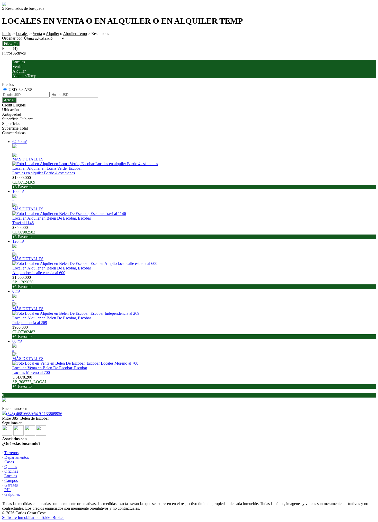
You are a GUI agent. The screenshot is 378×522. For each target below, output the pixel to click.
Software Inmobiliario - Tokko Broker (33, 517)
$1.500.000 (22, 282)
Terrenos (11, 453)
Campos (11, 480)
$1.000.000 (23, 182)
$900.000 (23, 332)
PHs (7, 490)
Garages (11, 485)
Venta (37, 33)
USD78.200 (30, 382)
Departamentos (16, 457)
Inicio (6, 33)
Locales (22, 33)
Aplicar (9, 100)
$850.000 (23, 232)
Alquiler (52, 33)
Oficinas (11, 471)
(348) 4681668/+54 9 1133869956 (34, 413)
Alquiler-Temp (75, 33)
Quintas (10, 466)
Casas (9, 462)
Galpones (12, 494)
